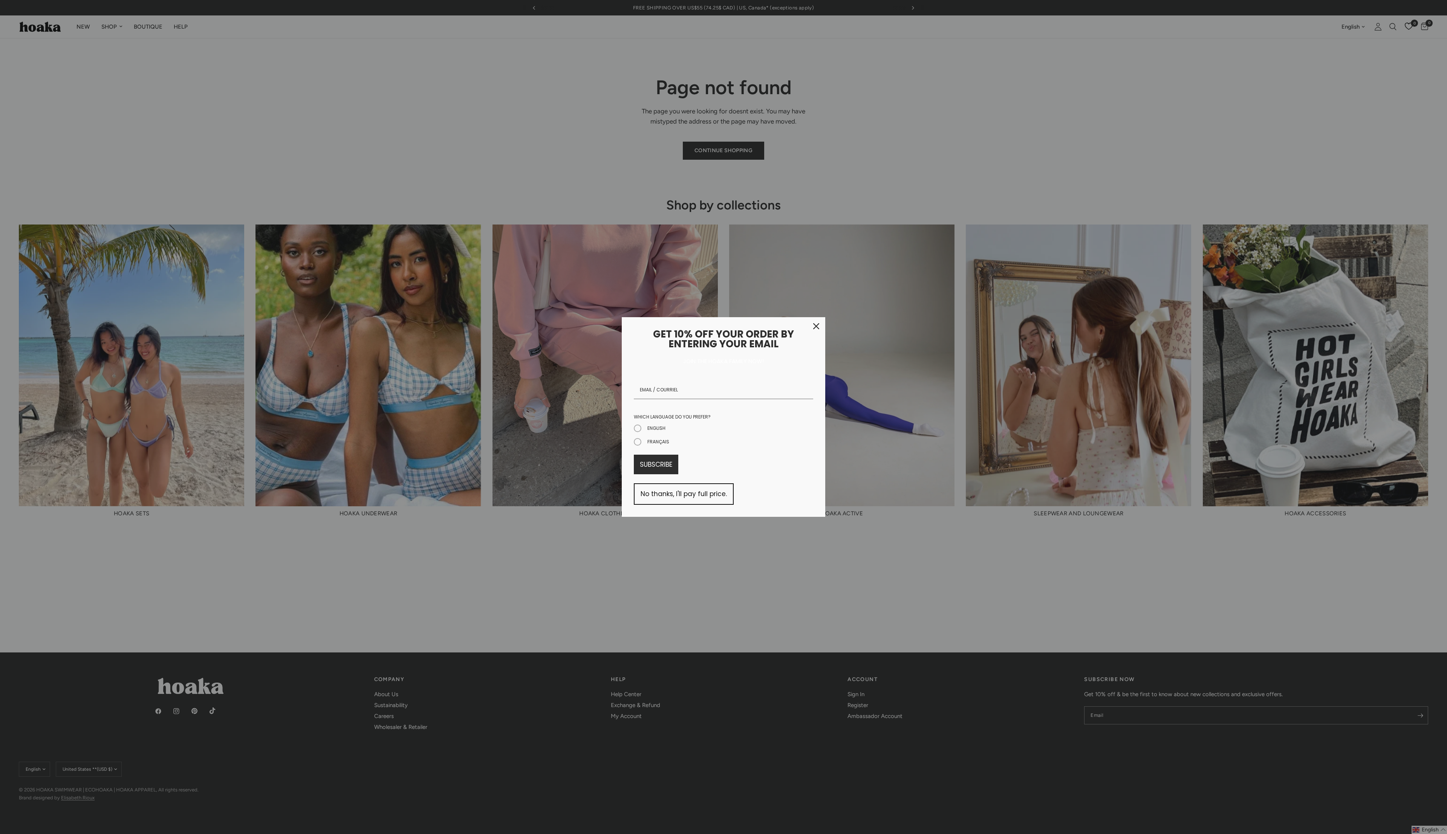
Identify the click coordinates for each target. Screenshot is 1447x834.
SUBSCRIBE (656, 464)
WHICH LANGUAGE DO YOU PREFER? (672, 417)
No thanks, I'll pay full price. (684, 493)
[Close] (816, 326)
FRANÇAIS (658, 441)
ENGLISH (656, 428)
